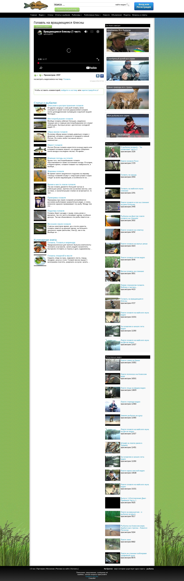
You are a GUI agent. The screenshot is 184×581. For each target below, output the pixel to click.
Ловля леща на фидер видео (133, 388)
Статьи (50, 15)
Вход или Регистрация (144, 5)
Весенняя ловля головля (59, 224)
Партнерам (41, 569)
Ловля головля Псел (129, 161)
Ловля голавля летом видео (133, 257)
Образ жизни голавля (57, 132)
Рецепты (127, 15)
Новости (106, 15)
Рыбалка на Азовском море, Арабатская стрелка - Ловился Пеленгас (134, 528)
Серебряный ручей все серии (121, 59)
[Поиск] (127, 4)
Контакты (74, 569)
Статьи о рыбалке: (45, 102)
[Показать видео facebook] (102, 77)
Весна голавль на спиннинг (132, 271)
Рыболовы (76, 15)
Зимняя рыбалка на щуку (131, 415)
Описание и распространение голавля (65, 106)
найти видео (120, 5)
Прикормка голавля (57, 198)
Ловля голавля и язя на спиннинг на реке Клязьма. (135, 203)
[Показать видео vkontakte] (98, 77)
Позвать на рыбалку (67, 9)
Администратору (91, 576)
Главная (33, 15)
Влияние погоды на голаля (60, 158)
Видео (41, 15)
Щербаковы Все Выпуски (119, 30)
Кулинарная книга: (45, 239)
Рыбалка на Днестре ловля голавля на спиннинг (132, 217)
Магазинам (50, 569)
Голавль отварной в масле (60, 256)
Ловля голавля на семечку (132, 230)
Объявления (116, 15)
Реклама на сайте (62, 569)
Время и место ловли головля (61, 184)
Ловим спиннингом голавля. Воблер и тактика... (132, 286)
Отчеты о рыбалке (62, 15)
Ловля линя (126, 540)
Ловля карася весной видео (133, 471)
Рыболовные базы (91, 15)
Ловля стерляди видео (130, 402)
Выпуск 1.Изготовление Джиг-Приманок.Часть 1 (133, 499)
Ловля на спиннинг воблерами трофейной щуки (134, 554)
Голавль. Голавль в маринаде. (62, 242)
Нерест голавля (55, 145)
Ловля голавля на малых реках (134, 244)
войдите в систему (69, 90)
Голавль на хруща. (129, 175)
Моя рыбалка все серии (118, 116)
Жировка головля (56, 171)
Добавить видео (42, 27)
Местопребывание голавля (60, 119)
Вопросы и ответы (139, 15)
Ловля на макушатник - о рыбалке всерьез (131, 513)
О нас (33, 569)
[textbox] (92, 5)
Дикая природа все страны (119, 87)
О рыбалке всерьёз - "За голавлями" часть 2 (131, 148)
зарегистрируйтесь (89, 90)
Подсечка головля (56, 211)
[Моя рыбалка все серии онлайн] (128, 137)
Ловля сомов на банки (130, 360)
